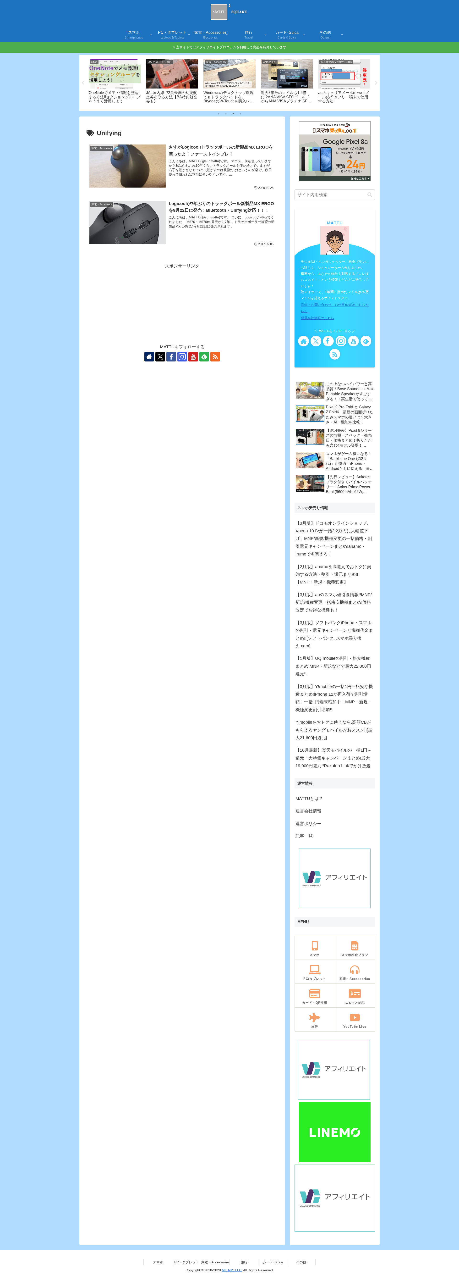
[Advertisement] (182, 303)
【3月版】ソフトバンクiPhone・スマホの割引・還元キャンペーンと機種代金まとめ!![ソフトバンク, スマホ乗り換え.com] (334, 634)
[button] (370, 195)
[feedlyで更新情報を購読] (204, 356)
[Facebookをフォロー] (171, 356)
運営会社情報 (308, 811)
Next (376, 82)
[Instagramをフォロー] (182, 356)
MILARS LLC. (232, 1270)
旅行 (244, 1262)
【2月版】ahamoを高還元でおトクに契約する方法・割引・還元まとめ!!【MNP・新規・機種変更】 (333, 574)
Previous (83, 82)
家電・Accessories (215, 1262)
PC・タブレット (186, 1262)
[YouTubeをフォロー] (193, 356)
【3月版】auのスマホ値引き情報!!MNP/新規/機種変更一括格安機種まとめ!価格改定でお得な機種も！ (333, 602)
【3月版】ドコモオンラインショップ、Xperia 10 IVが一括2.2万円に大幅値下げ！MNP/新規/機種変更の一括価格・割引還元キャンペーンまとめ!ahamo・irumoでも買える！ (333, 539)
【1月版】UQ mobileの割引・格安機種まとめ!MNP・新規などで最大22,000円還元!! (333, 666)
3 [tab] (233, 113)
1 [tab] (218, 113)
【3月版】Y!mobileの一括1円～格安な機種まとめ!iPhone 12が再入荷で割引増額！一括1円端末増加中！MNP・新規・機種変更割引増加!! (334, 698)
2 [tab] (226, 113)
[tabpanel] (114, 82)
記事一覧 (304, 836)
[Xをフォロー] (160, 356)
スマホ (158, 1262)
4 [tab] (240, 113)
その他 (301, 1262)
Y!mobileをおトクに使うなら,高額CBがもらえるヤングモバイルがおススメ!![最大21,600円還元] (333, 730)
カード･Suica (273, 1262)
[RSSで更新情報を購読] (215, 356)
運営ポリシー (308, 823)
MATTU (335, 223)
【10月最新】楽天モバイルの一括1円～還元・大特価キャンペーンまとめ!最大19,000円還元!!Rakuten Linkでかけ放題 (333, 758)
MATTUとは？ (309, 798)
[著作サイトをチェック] (149, 356)
